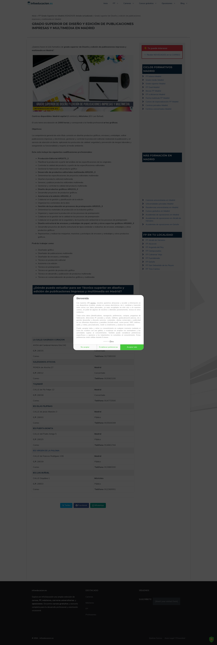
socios (93, 303)
